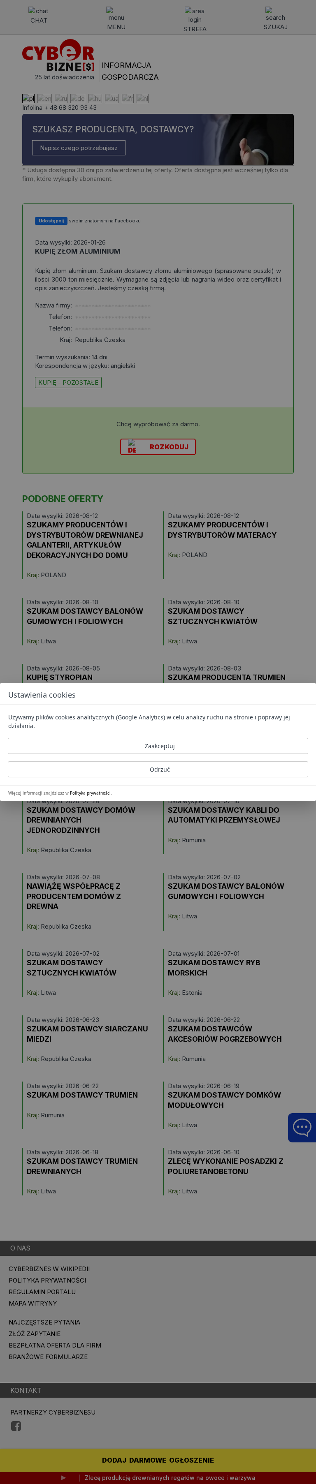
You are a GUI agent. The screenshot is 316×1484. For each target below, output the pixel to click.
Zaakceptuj (160, 746)
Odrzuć (160, 769)
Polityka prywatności (90, 793)
